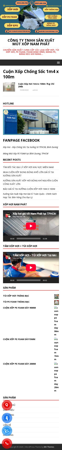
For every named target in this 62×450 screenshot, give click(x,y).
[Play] (6, 238)
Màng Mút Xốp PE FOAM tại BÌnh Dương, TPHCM (25, 153)
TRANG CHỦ (9, 405)
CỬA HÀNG (8, 414)
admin (35, 90)
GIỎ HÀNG (8, 435)
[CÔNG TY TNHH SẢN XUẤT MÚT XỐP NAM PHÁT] (31, 32)
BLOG (6, 420)
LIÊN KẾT (7, 430)
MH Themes (49, 447)
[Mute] (50, 238)
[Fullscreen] (55, 238)
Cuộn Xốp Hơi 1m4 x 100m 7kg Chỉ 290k (36, 85)
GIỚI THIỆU (8, 409)
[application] (31, 226)
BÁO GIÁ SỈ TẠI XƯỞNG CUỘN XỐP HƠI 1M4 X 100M (29, 188)
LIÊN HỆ (7, 424)
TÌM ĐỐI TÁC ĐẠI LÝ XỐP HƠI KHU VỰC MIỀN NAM (28, 167)
